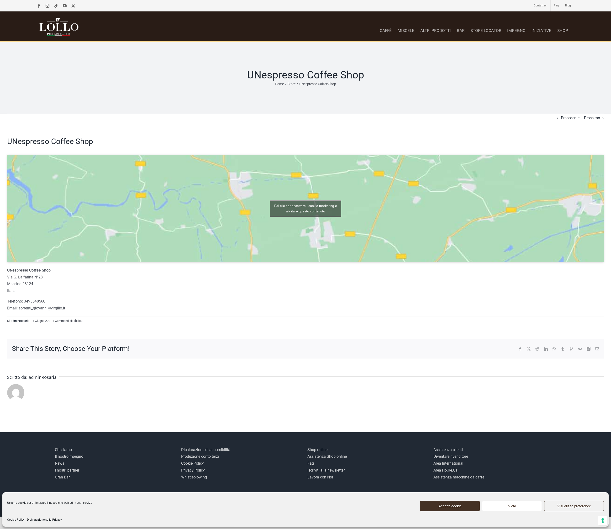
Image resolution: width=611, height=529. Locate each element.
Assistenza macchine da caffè (458, 477)
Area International (448, 463)
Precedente (570, 118)
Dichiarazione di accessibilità (205, 449)
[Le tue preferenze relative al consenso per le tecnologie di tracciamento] (602, 520)
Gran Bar (62, 477)
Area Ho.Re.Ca (445, 470)
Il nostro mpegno (69, 456)
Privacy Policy (193, 470)
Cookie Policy (16, 519)
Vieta (512, 506)
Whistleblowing (194, 477)
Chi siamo (63, 449)
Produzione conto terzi (200, 456)
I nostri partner (67, 470)
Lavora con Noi (320, 477)
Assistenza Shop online (327, 456)
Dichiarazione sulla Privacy (44, 519)
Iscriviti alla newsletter (326, 470)
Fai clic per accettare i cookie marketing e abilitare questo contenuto (305, 208)
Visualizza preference (574, 506)
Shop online (317, 449)
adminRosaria (20, 321)
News (59, 463)
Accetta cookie (450, 506)
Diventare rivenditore (450, 456)
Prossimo (592, 118)
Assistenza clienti (448, 449)
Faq (310, 463)
